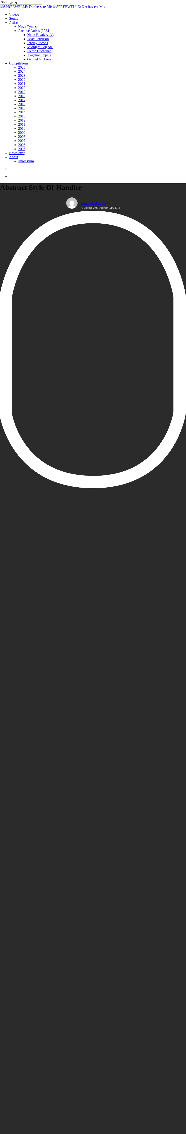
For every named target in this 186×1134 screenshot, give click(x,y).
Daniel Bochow (95, 203)
